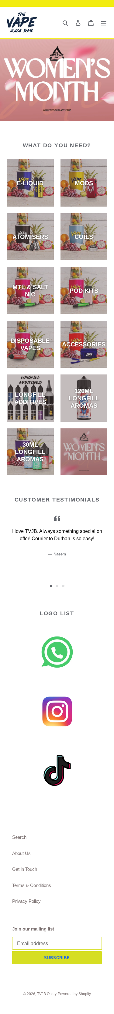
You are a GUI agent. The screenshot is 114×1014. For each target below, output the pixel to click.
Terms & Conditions (31, 885)
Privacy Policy (26, 901)
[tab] (51, 586)
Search (19, 837)
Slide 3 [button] (63, 586)
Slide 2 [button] (57, 586)
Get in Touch (24, 869)
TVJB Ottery (47, 994)
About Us (21, 853)
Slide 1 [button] (51, 586)
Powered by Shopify (74, 994)
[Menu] (103, 22)
